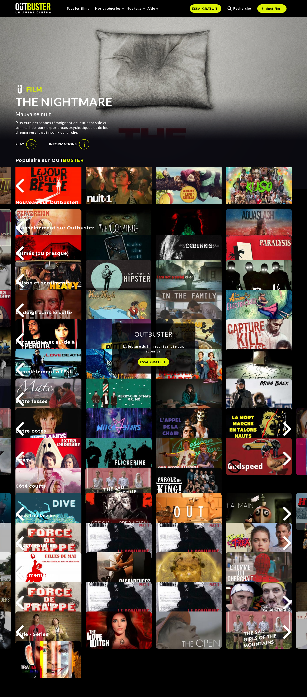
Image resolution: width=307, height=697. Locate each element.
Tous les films (77, 8)
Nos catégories (108, 8)
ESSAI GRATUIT (205, 8)
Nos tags (134, 8)
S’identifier (271, 8)
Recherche (242, 8)
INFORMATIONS (63, 144)
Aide (151, 8)
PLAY (19, 144)
